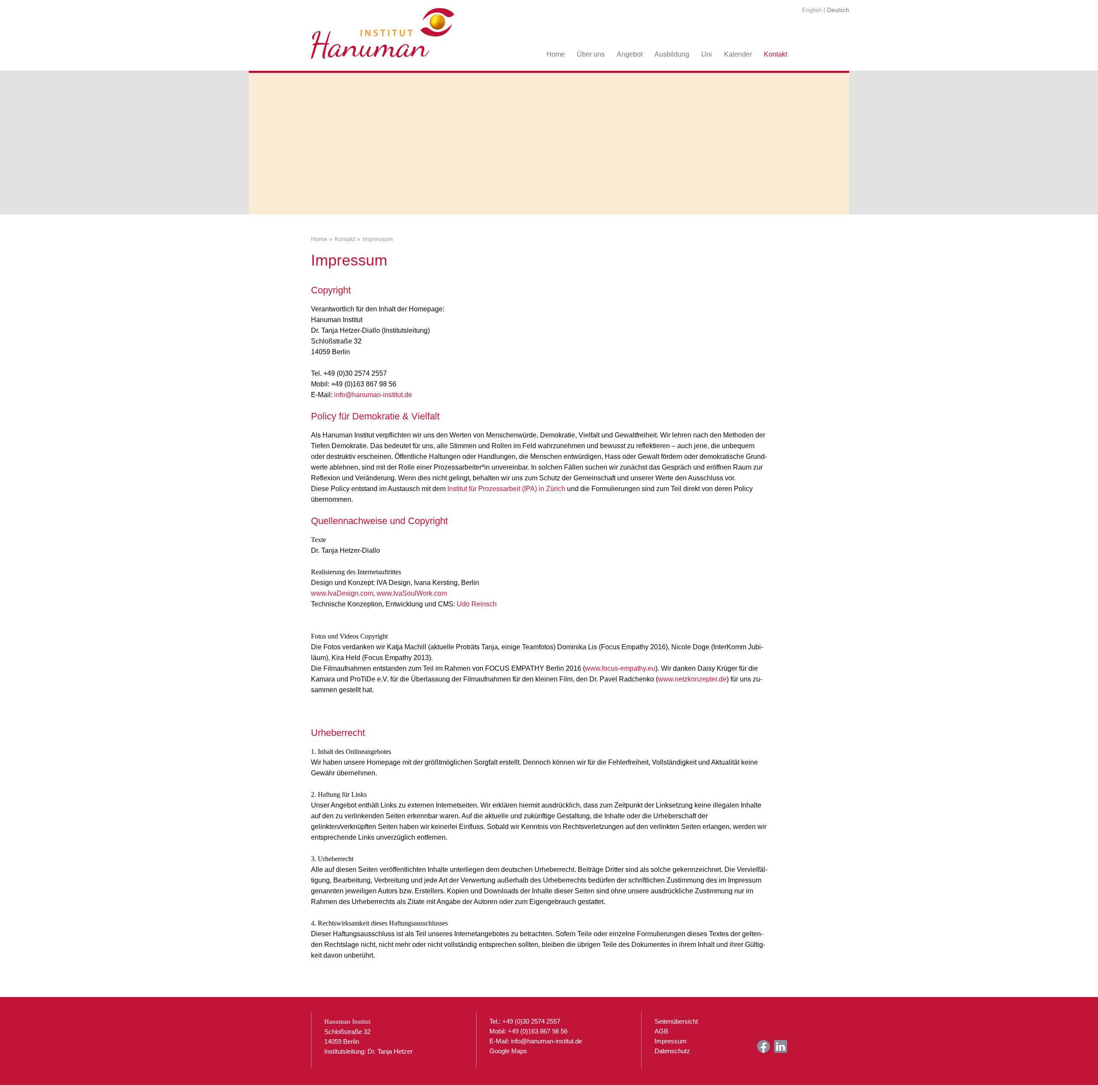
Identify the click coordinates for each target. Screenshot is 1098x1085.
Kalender (738, 54)
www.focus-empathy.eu (620, 668)
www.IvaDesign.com (342, 593)
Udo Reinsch (477, 604)
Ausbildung (672, 54)
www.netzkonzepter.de (692, 679)
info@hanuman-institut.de (373, 394)
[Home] (383, 30)
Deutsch (838, 9)
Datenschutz (672, 1051)
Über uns (591, 54)
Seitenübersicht (676, 1021)
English (812, 9)
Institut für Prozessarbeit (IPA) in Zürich (506, 488)
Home (555, 54)
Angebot (630, 54)
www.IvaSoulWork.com (412, 593)
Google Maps (508, 1051)
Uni (706, 54)
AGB (661, 1031)
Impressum (671, 1041)
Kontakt (775, 54)
